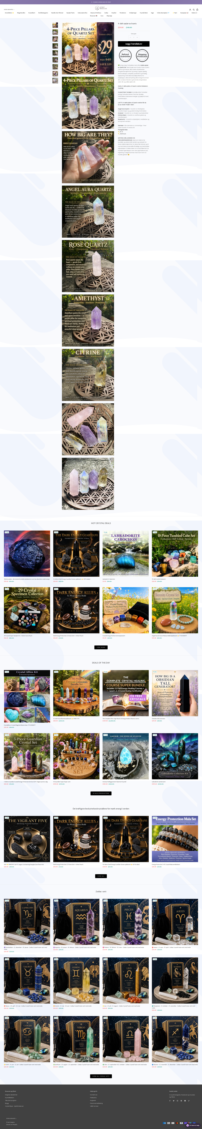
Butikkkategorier (43, 13)
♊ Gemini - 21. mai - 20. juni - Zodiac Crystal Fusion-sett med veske (72, 1006)
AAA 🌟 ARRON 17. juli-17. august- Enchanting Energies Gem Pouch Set (24, 864)
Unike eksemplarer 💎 (163, 13)
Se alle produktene (101, 793)
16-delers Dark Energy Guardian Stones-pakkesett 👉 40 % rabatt (71, 579)
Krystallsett (31, 13)
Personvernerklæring (96, 1103)
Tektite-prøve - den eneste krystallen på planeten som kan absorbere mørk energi (26, 579)
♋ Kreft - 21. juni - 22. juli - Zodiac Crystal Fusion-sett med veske (22, 1065)
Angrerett (93, 1100)
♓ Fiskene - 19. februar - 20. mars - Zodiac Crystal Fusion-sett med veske (123, 947)
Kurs (102, 16)
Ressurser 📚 (93, 16)
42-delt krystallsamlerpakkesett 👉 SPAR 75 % (66, 719)
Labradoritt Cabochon (109, 579)
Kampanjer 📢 (184, 13)
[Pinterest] (181, 1101)
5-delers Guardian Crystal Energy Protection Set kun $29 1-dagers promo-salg (26, 782)
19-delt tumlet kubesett (159, 579)
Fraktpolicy (93, 1098)
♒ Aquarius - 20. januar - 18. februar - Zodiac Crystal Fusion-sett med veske (74, 947)
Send (196, 1119)
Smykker (113, 13)
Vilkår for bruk (94, 1106)
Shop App (109, 16)
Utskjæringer (133, 13)
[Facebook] (170, 1101)
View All (101, 876)
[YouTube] (185, 1101)
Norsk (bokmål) (8, 9)
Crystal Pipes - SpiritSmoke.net (14, 1106)
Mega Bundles (21, 13)
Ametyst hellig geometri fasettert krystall (114, 782)
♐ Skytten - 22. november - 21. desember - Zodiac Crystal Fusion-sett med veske (175, 1065)
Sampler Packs (70, 13)
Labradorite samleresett (159, 782)
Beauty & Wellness (96, 13)
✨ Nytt (175, 13)
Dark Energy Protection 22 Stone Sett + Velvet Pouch (68, 636)
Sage (152, 13)
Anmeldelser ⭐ (9, 13)
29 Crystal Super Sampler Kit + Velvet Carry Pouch (18, 636)
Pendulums (123, 13)
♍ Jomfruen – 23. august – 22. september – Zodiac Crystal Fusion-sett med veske (76, 1065)
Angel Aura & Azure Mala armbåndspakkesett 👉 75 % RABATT (169, 636)
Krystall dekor (144, 13)
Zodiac (106, 13)
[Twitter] (173, 1101)
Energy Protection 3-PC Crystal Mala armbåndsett (166, 864)
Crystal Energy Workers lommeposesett (114, 636)
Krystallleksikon (9, 1098)
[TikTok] (188, 1101)
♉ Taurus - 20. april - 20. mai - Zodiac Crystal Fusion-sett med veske (23, 1006)
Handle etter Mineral (57, 13)
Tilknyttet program (10, 1100)
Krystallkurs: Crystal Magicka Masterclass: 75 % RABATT (20, 725)
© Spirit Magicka (10, 1122)
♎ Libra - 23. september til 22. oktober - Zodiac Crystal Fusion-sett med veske (125, 1065)
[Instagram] (177, 1101)
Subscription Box (82, 13)
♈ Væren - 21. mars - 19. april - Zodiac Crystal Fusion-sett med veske (171, 947)
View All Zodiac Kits (101, 1076)
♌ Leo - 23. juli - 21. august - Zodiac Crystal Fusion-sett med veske (121, 1006)
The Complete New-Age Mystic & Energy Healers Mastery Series (121, 719)
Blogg (7, 1103)
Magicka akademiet (11, 1095)
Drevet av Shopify (11, 1124)
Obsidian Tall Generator (158, 719)
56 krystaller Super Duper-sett (61, 782)
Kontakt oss (93, 1095)
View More (101, 647)
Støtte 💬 (194, 13)
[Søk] (194, 9)
